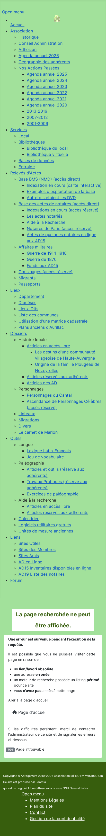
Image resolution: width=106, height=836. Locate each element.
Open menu (13, 11)
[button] (33, 339)
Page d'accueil (32, 712)
